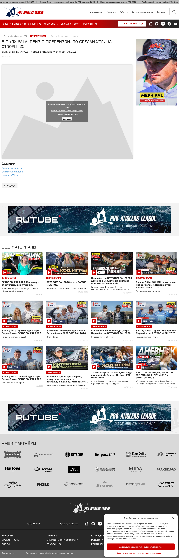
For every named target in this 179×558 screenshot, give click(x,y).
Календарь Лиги (95, 12)
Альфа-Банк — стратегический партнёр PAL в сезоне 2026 (53, 2)
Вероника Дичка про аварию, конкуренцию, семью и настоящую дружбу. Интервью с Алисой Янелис (66, 380)
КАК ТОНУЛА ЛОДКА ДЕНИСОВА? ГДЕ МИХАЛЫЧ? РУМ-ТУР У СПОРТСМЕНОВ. (155, 375)
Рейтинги (124, 12)
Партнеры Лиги (8, 553)
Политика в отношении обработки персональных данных (139, 553)
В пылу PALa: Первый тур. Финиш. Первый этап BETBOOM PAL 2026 (156, 332)
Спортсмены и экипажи (57, 23)
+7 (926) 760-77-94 (33, 524)
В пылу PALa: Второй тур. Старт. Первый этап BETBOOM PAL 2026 (111, 332)
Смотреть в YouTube (12, 168)
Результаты (111, 12)
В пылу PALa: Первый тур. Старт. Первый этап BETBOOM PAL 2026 (21, 378)
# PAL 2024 (9, 185)
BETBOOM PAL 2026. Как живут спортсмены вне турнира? (20, 283)
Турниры (36, 23)
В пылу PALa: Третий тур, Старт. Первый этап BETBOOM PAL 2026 (21, 332)
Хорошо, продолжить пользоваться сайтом (140, 546)
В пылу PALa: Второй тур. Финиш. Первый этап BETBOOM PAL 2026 (66, 332)
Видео (54, 36)
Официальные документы (142, 12)
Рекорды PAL (90, 23)
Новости (6, 23)
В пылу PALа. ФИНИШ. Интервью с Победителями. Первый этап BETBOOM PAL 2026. (156, 284)
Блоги (77, 23)
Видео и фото (21, 23)
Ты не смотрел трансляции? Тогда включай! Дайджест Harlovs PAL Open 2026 (111, 375)
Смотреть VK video (12, 174)
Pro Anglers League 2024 (15, 36)
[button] (173, 518)
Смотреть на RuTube (12, 171)
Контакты (161, 12)
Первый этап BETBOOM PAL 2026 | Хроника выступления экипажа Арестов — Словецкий (111, 280)
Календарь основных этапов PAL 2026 (105, 2)
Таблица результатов (131, 23)
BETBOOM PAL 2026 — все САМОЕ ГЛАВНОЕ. (66, 283)
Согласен (67, 118)
